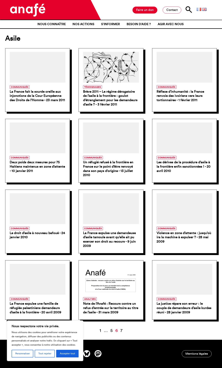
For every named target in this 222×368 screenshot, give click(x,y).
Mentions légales (196, 353)
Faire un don (145, 9)
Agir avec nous (171, 24)
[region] (45, 340)
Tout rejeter (44, 353)
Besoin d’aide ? (139, 24)
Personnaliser (22, 353)
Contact (172, 9)
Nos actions (83, 24)
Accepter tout (67, 353)
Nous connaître (51, 24)
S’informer (110, 24)
